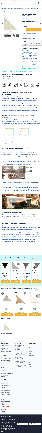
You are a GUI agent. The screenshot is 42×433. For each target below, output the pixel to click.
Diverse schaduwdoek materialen (5, 398)
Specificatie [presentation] (10, 71)
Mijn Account (31, 347)
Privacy (30, 360)
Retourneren (31, 355)
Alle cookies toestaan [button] (34, 423)
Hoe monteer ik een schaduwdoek (4, 409)
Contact (30, 345)
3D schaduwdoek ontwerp (6, 401)
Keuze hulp (31, 42)
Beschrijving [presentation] (3, 71)
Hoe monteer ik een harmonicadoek (4, 412)
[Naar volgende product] (40, 11)
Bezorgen (30, 351)
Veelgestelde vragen (4, 383)
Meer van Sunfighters (26, 66)
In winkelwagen (33, 29)
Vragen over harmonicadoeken (4, 388)
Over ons (2, 381)
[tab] (4, 71)
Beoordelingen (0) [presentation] (22, 71)
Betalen (30, 353)
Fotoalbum (31, 366)
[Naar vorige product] (36, 11)
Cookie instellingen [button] (22, 423)
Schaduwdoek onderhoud (5, 396)
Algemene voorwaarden (33, 362)
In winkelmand (5, 281)
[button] (2, 3)
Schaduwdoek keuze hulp (5, 394)
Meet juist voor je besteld (5, 392)
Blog (30, 364)
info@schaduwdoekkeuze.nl (6, 351)
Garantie (30, 357)
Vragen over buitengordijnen (6, 390)
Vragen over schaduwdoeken (6, 385)
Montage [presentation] (16, 71)
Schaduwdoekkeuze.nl (5, 345)
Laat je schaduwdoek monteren (4, 404)
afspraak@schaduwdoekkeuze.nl (7, 373)
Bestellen (30, 349)
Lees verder (19, 369)
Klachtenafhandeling (33, 358)
